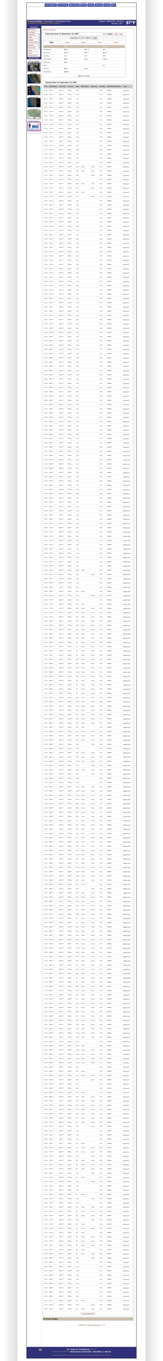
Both (121, 34)
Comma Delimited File (88, 1313)
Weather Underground (94, 1325)
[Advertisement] (81, 13)
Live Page (31, 32)
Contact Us (74, 1349)
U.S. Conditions (50, 5)
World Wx (99, 5)
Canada (90, 5)
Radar (30, 37)
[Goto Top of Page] (40, 1350)
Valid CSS (108, 1351)
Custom (116, 42)
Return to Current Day (49, 29)
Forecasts (31, 35)
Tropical (107, 5)
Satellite (30, 40)
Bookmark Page (84, 1349)
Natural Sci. (32, 48)
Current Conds (33, 42)
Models (83, 5)
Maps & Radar (74, 5)
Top (68, 1349)
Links (30, 50)
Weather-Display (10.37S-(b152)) (81, 1351)
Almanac (31, 45)
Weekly (67, 42)
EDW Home (32, 29)
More (113, 5)
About (30, 53)
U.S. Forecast (62, 5)
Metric (116, 34)
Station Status (33, 55)
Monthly (83, 42)
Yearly (99, 42)
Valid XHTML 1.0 (98, 1351)
